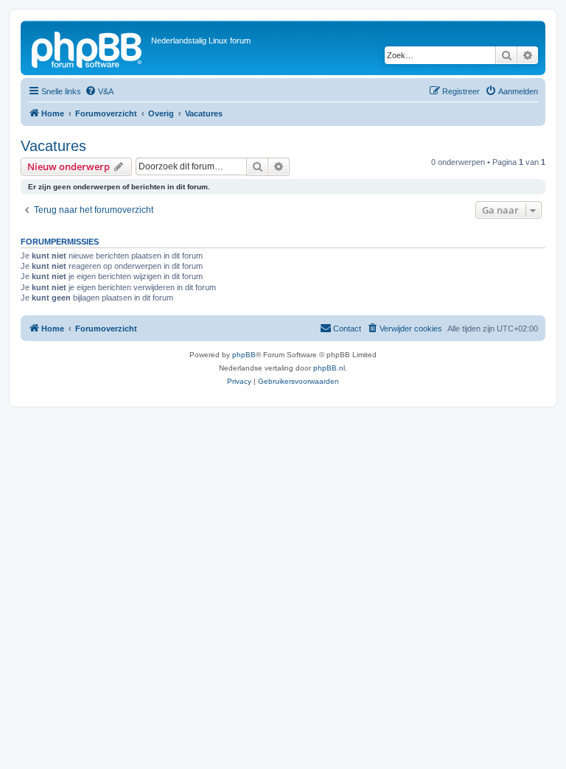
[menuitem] (99, 91)
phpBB (244, 355)
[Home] (87, 47)
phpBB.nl (329, 368)
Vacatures (53, 146)
